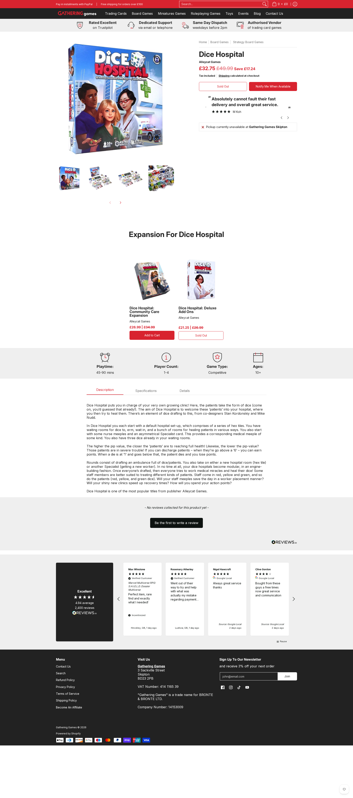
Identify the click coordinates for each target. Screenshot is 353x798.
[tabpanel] (176, 446)
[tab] (105, 391)
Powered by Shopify (68, 733)
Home (203, 42)
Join (287, 676)
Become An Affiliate (69, 707)
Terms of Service (67, 693)
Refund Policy (65, 680)
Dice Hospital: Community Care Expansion (144, 312)
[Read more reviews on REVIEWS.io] (84, 613)
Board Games (219, 42)
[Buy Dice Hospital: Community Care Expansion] (152, 279)
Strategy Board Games (248, 42)
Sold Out (223, 86)
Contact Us (63, 666)
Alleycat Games (210, 62)
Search (61, 673)
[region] (206, 599)
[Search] (264, 4)
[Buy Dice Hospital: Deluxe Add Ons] (201, 279)
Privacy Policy (65, 687)
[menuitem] (280, 4)
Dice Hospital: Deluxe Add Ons (198, 310)
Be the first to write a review (176, 523)
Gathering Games (66, 727)
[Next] (120, 202)
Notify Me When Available (273, 86)
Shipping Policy (66, 700)
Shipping (224, 75)
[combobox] (220, 4)
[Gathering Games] (77, 13)
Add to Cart (152, 335)
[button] (176, 521)
